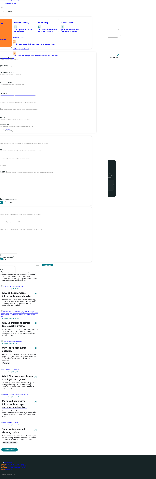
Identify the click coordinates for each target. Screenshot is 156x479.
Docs (37, 265)
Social (3, 469)
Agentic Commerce (10, 442)
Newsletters (13, 467)
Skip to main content (6, 1)
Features (8, 464)
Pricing (22, 464)
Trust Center (23, 467)
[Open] (2, 7)
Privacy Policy (19, 466)
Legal (3, 466)
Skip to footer (16, 1)
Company (4, 467)
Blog (8, 467)
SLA (24, 466)
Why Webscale (15, 464)
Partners (6, 363)
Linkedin (7, 469)
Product (3, 464)
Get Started (47, 265)
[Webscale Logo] (10, 3)
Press (18, 467)
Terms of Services (10, 466)
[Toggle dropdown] (11, 11)
